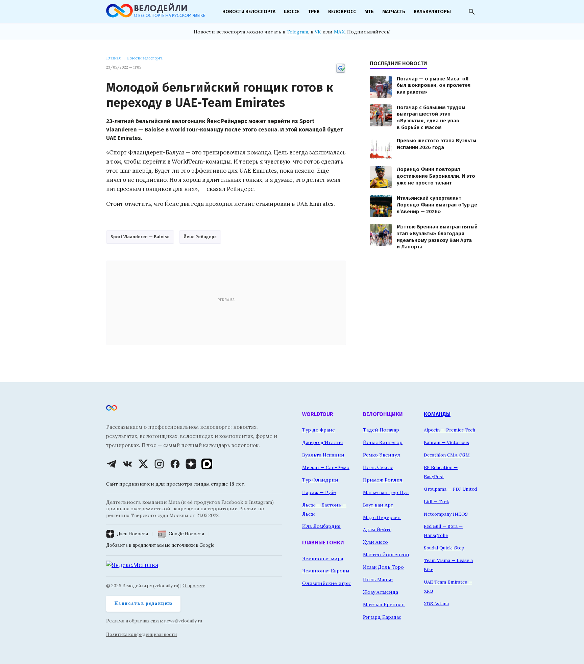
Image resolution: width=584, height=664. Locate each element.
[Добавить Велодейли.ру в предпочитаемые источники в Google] (340, 72)
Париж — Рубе (319, 492)
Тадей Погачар (381, 430)
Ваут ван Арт (378, 505)
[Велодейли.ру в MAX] (206, 464)
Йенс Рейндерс (200, 236)
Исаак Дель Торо (383, 567)
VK (318, 32)
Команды (437, 414)
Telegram (297, 32)
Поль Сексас (378, 467)
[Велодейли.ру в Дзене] (191, 464)
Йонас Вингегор (383, 442)
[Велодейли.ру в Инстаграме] (159, 464)
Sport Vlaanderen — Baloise (140, 236)
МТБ (369, 12)
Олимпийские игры (326, 583)
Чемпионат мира (322, 559)
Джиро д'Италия (322, 442)
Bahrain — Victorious (446, 442)
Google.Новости (186, 534)
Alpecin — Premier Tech (449, 430)
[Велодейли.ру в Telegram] (111, 464)
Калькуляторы (432, 12)
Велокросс (342, 12)
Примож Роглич (383, 480)
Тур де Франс (318, 430)
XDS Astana (436, 603)
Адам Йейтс (377, 529)
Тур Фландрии (320, 480)
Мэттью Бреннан (384, 604)
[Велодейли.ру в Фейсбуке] (175, 464)
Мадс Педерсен (382, 517)
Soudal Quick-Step (444, 548)
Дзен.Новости (132, 534)
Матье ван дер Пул (386, 492)
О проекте (193, 586)
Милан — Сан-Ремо (325, 467)
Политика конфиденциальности (141, 634)
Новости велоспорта (248, 12)
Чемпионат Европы (325, 571)
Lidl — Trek (436, 501)
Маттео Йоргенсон (386, 554)
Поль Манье (378, 579)
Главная (113, 58)
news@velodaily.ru (183, 621)
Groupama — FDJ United (450, 489)
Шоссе (292, 12)
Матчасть (393, 12)
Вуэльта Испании (323, 455)
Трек (314, 12)
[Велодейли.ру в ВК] (127, 464)
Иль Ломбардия (321, 526)
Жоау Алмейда (380, 592)
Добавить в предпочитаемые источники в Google (160, 545)
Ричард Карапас (382, 617)
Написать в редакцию (143, 603)
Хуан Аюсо (375, 542)
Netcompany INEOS (446, 514)
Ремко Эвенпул (381, 455)
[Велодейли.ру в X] (143, 464)
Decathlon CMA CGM (447, 455)
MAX (339, 32)
